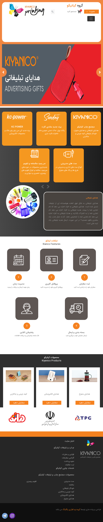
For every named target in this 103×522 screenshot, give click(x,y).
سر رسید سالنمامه (38, 163)
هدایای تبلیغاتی (92, 130)
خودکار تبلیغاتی (91, 133)
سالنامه (71, 485)
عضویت (92, 11)
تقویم (25, 163)
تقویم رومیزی (32, 481)
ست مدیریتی (69, 481)
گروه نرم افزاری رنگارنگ (71, 509)
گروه (75, 5)
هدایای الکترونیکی (51, 394)
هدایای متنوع (79, 130)
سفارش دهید (19, 403)
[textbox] (66, 11)
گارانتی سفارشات (68, 458)
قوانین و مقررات (68, 454)
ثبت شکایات (69, 465)
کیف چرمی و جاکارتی (82, 135)
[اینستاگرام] (12, 515)
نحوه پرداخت (69, 461)
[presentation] (48, 186)
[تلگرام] (5, 515)
